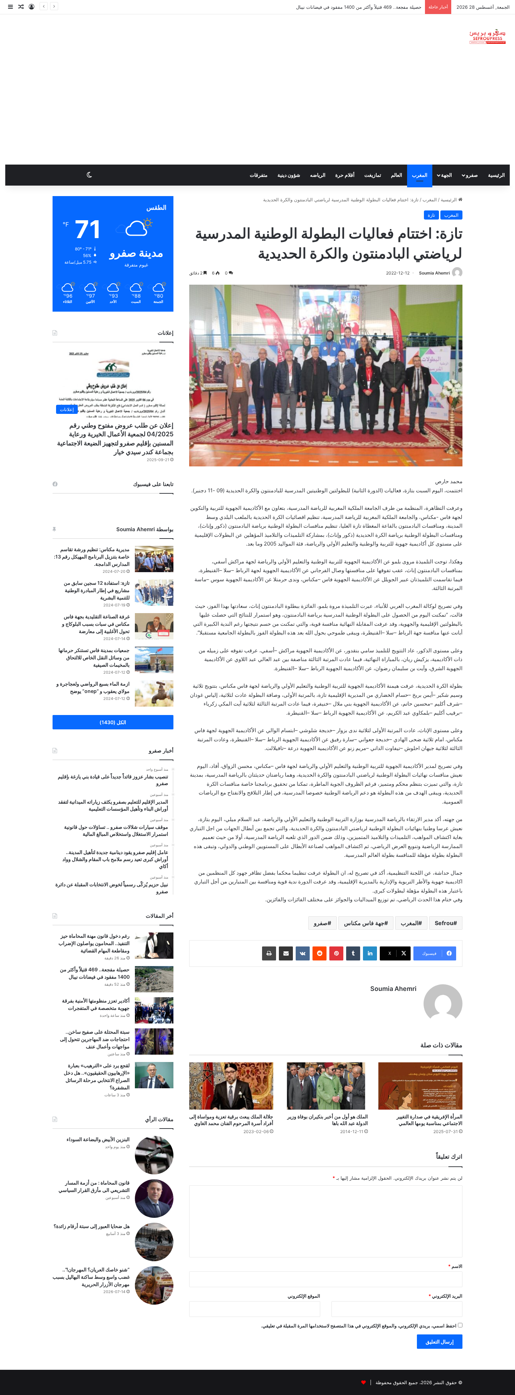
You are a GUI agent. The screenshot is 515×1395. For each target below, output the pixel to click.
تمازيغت (372, 175)
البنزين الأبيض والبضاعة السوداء (98, 1139)
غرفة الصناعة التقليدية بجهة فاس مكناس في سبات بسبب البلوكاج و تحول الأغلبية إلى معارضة (96, 623)
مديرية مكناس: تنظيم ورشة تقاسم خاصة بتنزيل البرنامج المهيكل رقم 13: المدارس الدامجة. (92, 556)
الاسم (455, 1266)
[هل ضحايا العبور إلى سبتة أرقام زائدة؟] (154, 1242)
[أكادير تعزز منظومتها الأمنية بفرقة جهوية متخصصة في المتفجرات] (154, 1010)
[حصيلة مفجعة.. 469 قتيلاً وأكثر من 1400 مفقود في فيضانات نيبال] (154, 979)
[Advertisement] (257, 112)
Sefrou (444, 922)
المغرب (419, 175)
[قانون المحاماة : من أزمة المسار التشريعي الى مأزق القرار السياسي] (154, 1198)
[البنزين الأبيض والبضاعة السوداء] (154, 1155)
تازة (431, 215)
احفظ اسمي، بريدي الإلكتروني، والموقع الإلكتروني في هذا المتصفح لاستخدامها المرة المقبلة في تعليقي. (358, 1325)
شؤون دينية (288, 175)
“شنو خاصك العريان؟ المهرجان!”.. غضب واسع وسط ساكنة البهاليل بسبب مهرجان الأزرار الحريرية (91, 1276)
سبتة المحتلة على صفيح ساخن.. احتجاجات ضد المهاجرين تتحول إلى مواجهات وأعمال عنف (95, 1039)
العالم (396, 175)
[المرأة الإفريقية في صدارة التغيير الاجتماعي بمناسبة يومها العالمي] (420, 1086)
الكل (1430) (112, 722)
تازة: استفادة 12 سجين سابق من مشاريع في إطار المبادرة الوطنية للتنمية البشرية (97, 590)
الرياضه (317, 175)
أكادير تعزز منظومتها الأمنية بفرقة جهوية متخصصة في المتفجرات (359, 7)
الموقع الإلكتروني (304, 1296)
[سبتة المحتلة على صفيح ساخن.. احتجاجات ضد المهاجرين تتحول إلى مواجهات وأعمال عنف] (154, 1041)
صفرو (472, 175)
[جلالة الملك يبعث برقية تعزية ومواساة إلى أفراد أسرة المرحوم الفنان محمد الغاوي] (231, 1086)
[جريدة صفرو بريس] (487, 37)
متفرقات (259, 175)
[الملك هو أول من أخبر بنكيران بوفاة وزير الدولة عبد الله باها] (326, 1086)
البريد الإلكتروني (445, 1296)
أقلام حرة (345, 175)
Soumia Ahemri (434, 273)
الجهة (446, 175)
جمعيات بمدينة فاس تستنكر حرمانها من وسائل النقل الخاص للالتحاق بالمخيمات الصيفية (94, 657)
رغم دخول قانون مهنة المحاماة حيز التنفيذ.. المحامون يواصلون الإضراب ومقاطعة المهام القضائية (94, 943)
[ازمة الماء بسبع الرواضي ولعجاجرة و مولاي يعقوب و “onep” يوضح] (154, 693)
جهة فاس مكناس (364, 922)
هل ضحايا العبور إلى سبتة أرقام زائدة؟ (92, 1226)
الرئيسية (496, 175)
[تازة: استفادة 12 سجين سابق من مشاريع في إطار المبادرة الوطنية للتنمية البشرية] (154, 592)
